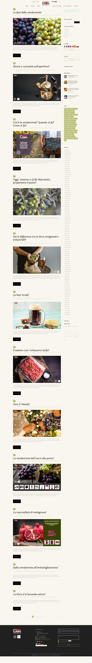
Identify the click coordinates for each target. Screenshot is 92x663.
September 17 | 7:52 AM (27, 514)
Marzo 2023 (67, 186)
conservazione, (34, 298)
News (38, 6)
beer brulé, (24, 298)
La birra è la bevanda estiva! (29, 594)
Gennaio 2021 (67, 239)
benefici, (24, 70)
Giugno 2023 (67, 180)
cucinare (71, 116)
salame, (56, 352)
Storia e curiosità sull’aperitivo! (31, 66)
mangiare (73, 128)
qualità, (44, 243)
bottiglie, (36, 70)
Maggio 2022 (67, 206)
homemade (56, 185)
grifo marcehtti (73, 120)
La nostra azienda (56, 6)
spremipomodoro (67, 136)
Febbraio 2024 (67, 168)
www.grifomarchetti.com (46, 639)
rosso (66, 134)
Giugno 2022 (67, 204)
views (69, 78)
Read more (17, 55)
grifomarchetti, (52, 70)
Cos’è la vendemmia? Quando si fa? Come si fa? (33, 124)
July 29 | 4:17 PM (26, 596)
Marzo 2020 (67, 259)
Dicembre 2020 (67, 241)
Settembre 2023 (68, 174)
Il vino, (46, 460)
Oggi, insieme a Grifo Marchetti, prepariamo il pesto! (31, 181)
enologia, (48, 70)
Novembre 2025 (68, 154)
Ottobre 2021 (67, 221)
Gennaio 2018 (67, 310)
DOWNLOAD (71, 49)
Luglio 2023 (67, 178)
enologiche (75, 118)
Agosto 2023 (67, 176)
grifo (68, 120)
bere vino (66, 112)
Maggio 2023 (67, 182)
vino (58, 460)
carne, (44, 352)
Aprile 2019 (67, 281)
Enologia (66, 29)
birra (69, 112)
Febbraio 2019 (67, 286)
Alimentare (67, 35)
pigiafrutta (75, 130)
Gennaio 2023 (67, 190)
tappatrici (49, 298)
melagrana (70, 130)
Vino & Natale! (21, 404)
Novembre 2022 (68, 194)
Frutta (66, 31)
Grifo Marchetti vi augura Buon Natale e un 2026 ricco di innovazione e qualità (73, 81)
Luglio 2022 (67, 202)
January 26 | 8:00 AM (27, 297)
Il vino (70, 124)
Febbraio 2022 (67, 212)
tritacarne (59, 352)
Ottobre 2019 (67, 269)
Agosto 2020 (67, 249)
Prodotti (33, 6)
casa (74, 114)
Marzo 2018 (67, 306)
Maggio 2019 (67, 279)
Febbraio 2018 (67, 308)
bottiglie (73, 112)
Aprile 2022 (67, 208)
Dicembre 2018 (67, 290)
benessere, (27, 70)
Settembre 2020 (68, 247)
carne (71, 114)
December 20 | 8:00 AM (27, 406)
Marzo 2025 (67, 156)
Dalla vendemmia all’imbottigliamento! (35, 568)
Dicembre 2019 (67, 265)
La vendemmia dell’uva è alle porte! (33, 458)
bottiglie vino (67, 114)
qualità (75, 132)
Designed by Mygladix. (49, 654)
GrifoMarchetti (19, 185)
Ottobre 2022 (67, 196)
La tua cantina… (68, 6)
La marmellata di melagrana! (29, 512)
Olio (65, 37)
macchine (66, 126)
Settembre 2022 (68, 198)
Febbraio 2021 (67, 237)
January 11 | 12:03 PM (27, 352)
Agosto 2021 (67, 225)
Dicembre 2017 (67, 312)
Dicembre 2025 (67, 152)
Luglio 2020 (67, 251)
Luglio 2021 (67, 227)
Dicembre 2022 (67, 192)
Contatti (76, 6)
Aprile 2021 (67, 233)
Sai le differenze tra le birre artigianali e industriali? (36, 238)
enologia (71, 118)
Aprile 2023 (67, 184)
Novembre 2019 (67, 267)
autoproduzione (74, 108)
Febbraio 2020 (67, 261)
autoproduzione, (21, 70)
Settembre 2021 (68, 223)
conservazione (67, 116)
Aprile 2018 (67, 304)
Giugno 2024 (67, 164)
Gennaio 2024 (67, 170)
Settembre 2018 (68, 294)
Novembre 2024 (68, 160)
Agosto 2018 (67, 296)
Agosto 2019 (67, 273)
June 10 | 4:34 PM (26, 185)
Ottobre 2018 (67, 292)
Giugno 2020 (67, 253)
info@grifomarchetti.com (45, 638)
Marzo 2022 (67, 210)
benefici (66, 110)
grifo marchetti (67, 122)
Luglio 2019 (67, 275)
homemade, (55, 70)
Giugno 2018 (67, 300)
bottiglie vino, (39, 70)
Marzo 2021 (67, 235)
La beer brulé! (21, 295)
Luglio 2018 (67, 298)
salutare (69, 134)
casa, (42, 70)
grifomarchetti (56, 406)
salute (46, 243)
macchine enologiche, (51, 460)
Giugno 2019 (67, 277)
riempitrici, (46, 298)
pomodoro (66, 132)
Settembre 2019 (68, 271)
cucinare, (45, 70)
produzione (71, 132)
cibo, (43, 70)
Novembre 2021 (67, 219)
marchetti (66, 130)
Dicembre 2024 (67, 158)
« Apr (65, 340)
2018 (65, 108)
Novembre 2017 (67, 314)
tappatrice (73, 136)
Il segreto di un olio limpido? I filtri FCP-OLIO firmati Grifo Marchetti (73, 89)
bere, (29, 70)
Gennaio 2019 (67, 288)
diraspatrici (66, 118)
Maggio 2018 (67, 302)
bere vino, (31, 70)
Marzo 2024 (67, 166)
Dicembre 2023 (67, 172)
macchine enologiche (72, 126)
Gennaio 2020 (67, 263)
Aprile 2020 (67, 257)
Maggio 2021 (67, 231)
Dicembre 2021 (67, 217)
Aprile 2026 (67, 150)
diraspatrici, (37, 571)
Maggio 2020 (67, 255)
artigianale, (16, 70)
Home (27, 6)
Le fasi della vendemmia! (27, 12)
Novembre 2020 (68, 243)
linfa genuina (74, 124)
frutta (65, 120)
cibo (76, 114)
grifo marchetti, (37, 243)
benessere (70, 110)
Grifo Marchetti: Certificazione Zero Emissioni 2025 (73, 96)
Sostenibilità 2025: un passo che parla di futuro (73, 76)
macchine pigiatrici (68, 128)
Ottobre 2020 (67, 245)
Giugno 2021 (67, 229)
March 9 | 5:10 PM (26, 242)
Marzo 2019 (67, 283)
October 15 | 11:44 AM (27, 460)
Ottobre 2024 (67, 162)
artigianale (69, 108)
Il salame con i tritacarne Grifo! (31, 350)
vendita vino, (55, 460)
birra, (34, 70)
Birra (66, 33)
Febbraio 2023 (67, 188)
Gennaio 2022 (67, 215)
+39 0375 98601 (42, 636)
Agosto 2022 (67, 200)
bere (73, 110)
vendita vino (75, 138)
